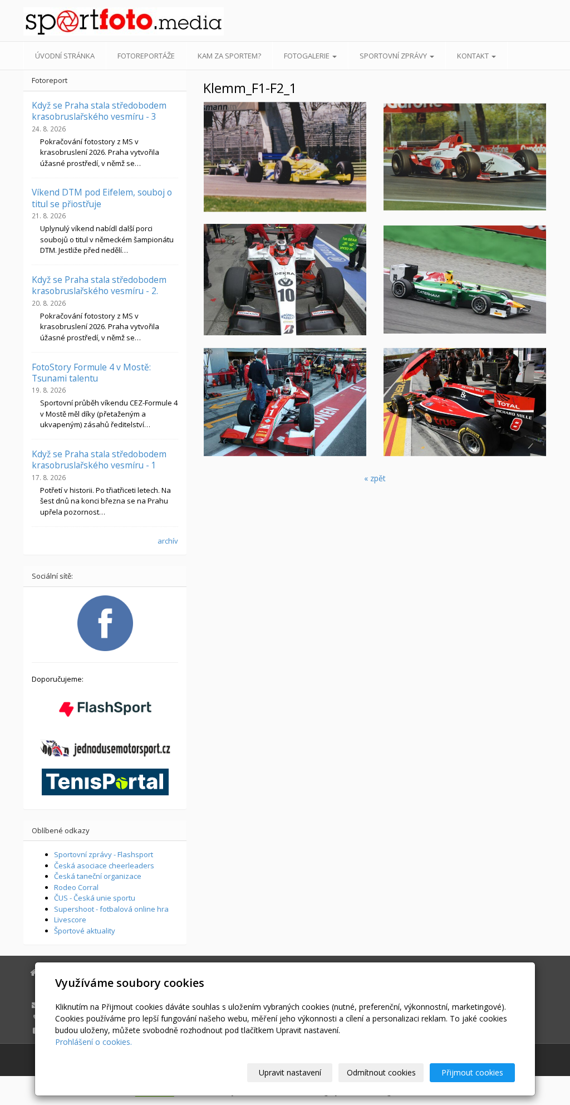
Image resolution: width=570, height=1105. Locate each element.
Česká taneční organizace (97, 876)
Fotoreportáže (146, 56)
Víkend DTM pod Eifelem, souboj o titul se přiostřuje (102, 197)
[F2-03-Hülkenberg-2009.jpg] (284, 279)
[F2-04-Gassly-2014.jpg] (465, 279)
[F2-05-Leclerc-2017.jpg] (284, 402)
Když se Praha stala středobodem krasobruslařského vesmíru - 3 (99, 111)
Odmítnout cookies (381, 1072)
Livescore (70, 920)
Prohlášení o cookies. (93, 1041)
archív (168, 541)
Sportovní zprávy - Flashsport (103, 854)
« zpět (375, 478)
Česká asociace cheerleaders (104, 865)
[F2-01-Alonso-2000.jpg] (284, 157)
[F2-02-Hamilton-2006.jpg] (465, 157)
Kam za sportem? (229, 56)
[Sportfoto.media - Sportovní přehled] (104, 21)
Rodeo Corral (76, 887)
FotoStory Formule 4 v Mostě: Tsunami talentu (91, 372)
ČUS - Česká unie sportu (94, 898)
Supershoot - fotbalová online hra (111, 909)
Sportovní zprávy (394, 56)
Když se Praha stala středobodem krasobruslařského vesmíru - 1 (99, 459)
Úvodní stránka (65, 56)
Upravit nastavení (290, 1072)
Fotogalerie (307, 56)
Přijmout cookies (472, 1072)
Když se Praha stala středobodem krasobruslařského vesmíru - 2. (99, 285)
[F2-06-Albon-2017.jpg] (465, 402)
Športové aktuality (84, 931)
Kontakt (473, 56)
